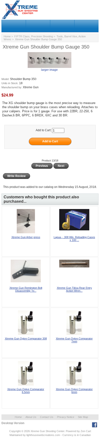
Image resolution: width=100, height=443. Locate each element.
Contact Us (46, 417)
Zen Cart (86, 431)
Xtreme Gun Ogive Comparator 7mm (74, 340)
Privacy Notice (65, 417)
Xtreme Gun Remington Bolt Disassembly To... (25, 289)
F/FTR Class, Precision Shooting (33, 36)
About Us (30, 417)
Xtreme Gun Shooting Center (47, 431)
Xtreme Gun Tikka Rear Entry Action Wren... (74, 289)
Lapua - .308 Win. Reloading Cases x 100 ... (74, 239)
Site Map (83, 417)
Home (7, 36)
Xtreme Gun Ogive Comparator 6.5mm (25, 391)
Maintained (15, 435)
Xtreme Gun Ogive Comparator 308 (26, 338)
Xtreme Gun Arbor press (25, 237)
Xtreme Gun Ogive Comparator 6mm (74, 391)
